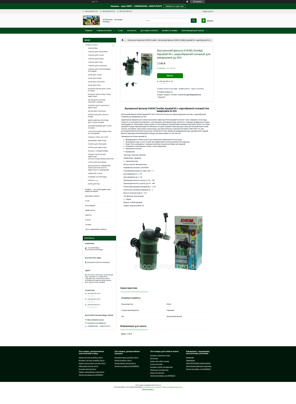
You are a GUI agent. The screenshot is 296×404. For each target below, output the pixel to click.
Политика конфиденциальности (171, 387)
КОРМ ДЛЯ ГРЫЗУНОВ (96, 82)
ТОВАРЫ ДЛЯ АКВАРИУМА (98, 52)
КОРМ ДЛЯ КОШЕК (95, 78)
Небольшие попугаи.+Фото (88, 366)
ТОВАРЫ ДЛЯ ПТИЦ (95, 62)
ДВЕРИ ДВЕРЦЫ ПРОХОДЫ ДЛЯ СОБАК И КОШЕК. (98, 121)
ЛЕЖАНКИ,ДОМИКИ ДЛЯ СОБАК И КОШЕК (99, 127)
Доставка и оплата (149, 30)
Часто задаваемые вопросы (95, 229)
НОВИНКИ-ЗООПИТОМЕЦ (97, 177)
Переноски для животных (159, 370)
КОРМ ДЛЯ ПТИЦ (94, 85)
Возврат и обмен (169, 30)
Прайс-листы (90, 210)
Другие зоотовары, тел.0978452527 (198, 369)
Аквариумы (190, 357)
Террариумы (190, 360)
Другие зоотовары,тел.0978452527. (126, 366)
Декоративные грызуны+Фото (125, 363)
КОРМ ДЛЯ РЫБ (94, 184)
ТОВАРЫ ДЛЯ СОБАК (96, 55)
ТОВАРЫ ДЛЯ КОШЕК (96, 59)
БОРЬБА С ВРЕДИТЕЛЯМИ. (98, 151)
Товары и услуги (104, 30)
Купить (170, 76)
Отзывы (88, 224)
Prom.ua (158, 385)
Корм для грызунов (157, 373)
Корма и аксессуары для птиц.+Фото (92, 363)
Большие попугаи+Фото (87, 369)
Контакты (131, 30)
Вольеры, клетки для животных (161, 367)
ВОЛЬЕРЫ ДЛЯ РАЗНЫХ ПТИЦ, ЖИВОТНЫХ (99, 95)
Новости (88, 215)
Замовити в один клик (174, 6)
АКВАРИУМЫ (92, 48)
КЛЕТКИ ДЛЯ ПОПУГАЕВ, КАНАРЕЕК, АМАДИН (97, 101)
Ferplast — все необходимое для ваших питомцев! (98, 190)
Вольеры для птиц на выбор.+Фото (92, 360)
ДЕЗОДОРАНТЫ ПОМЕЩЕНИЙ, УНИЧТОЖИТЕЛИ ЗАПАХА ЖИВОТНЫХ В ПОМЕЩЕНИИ (99, 168)
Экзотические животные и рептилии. (199, 366)
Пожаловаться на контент (151, 387)
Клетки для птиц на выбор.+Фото (91, 357)
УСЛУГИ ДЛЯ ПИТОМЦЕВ (97, 162)
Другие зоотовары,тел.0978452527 (91, 375)
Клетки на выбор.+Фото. (123, 360)
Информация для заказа (193, 30)
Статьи (88, 220)
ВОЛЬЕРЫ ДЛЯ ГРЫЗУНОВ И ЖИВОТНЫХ (98, 106)
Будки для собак (156, 364)
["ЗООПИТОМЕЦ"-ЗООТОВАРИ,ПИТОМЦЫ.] (91, 25)
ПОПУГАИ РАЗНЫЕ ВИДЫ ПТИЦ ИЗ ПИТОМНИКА (99, 132)
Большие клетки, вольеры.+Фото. (126, 357)
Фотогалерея (90, 205)
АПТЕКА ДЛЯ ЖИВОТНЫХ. (97, 147)
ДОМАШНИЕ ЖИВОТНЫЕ (97, 140)
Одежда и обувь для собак (98, 137)
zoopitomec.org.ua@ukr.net (96, 323)
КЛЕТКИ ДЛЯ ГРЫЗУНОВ (97, 111)
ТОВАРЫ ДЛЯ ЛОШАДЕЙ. (97, 144)
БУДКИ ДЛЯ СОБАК (95, 173)
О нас (120, 30)
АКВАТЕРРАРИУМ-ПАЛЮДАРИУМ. (198, 363)
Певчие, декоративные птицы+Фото (91, 372)
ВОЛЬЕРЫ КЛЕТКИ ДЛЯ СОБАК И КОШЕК (99, 90)
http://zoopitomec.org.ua (95, 319)
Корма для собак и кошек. (159, 361)
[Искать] (194, 20)
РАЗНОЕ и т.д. (93, 180)
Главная (88, 30)
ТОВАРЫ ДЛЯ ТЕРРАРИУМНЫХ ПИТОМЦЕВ (99, 70)
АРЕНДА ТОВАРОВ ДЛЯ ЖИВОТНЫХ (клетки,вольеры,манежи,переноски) (101, 156)
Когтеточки (154, 358)
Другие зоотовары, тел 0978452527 (162, 376)
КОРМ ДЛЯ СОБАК (95, 75)
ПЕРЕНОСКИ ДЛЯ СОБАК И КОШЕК (98, 116)
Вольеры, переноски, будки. (160, 355)
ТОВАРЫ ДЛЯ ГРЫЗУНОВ (97, 66)
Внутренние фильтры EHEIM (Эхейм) (142, 40)
